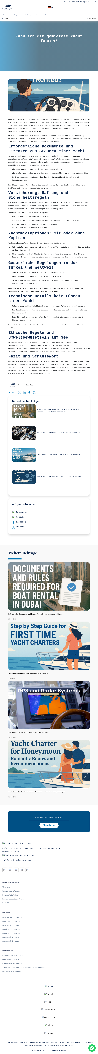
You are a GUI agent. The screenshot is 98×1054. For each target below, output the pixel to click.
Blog (15, 15)
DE (52, 7)
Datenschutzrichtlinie (12, 956)
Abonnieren (49, 825)
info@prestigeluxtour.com (16, 860)
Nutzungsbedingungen (11, 971)
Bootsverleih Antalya (12, 937)
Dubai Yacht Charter (11, 921)
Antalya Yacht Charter (12, 917)
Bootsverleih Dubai (11, 941)
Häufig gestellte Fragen (13, 899)
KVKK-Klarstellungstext (12, 963)
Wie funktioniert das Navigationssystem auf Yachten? (28, 732)
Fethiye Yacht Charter (12, 925)
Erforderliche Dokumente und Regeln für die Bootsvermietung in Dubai (35, 614)
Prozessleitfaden (10, 895)
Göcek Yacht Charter (11, 929)
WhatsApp (92, 18)
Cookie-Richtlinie (10, 959)
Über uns (6, 887)
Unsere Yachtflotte (11, 891)
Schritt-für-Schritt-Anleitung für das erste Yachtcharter (28, 673)
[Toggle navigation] (92, 7)
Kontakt (5, 903)
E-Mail (7, 18)
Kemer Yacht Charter (11, 933)
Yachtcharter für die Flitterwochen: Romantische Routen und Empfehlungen (36, 792)
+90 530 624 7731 (24, 855)
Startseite (6, 15)
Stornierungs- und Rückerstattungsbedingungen (23, 967)
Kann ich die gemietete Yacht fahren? (34, 15)
